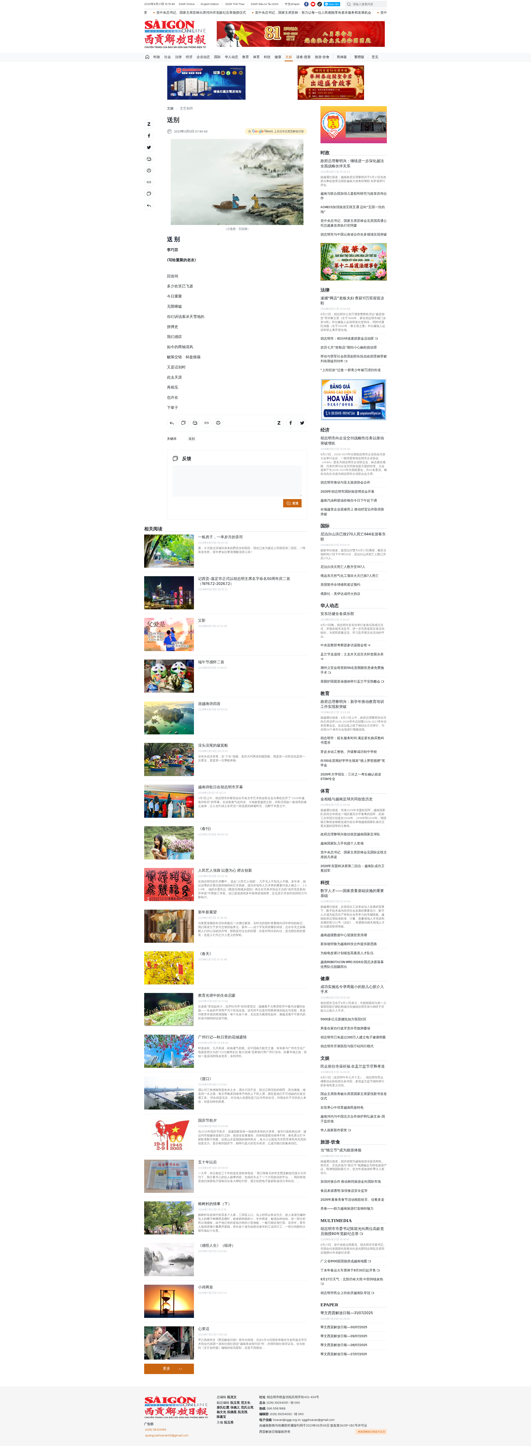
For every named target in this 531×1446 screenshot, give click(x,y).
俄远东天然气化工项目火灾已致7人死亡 (349, 576)
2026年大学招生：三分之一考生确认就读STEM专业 (350, 776)
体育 (256, 57)
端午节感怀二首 (211, 662)
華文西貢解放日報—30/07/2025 (343, 1327)
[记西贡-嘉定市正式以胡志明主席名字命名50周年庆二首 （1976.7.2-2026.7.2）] (169, 592)
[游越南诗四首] (169, 717)
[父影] (169, 634)
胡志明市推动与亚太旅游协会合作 (345, 482)
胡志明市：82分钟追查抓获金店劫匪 (347, 338)
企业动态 (203, 57)
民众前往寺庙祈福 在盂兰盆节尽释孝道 (353, 1066)
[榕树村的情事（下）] (169, 1218)
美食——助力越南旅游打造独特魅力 (347, 1208)
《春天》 (205, 953)
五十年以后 (207, 1162)
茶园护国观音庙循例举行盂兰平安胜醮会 (350, 681)
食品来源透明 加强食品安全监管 (344, 1191)
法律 (178, 57)
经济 (189, 57)
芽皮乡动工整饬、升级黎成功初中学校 (348, 752)
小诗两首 (205, 1287)
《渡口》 (205, 1079)
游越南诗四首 (209, 703)
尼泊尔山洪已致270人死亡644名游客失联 (353, 536)
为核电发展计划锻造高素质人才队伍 (347, 953)
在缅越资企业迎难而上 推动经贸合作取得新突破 (352, 511)
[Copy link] (149, 182)
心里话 (203, 1329)
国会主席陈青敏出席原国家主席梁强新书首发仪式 (353, 1096)
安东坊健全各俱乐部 (337, 613)
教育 (245, 57)
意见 (375, 57)
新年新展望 (207, 912)
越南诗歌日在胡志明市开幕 (220, 787)
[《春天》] (169, 967)
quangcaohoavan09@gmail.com (167, 1435)
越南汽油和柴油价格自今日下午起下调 (348, 500)
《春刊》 (205, 828)
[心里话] (169, 1343)
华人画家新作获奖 (334, 1130)
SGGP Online (187, 4)
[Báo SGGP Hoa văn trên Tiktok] (319, 4)
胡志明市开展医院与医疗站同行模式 (347, 1046)
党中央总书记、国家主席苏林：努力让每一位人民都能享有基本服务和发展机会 (233, 13)
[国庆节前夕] (169, 1134)
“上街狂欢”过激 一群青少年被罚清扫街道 (350, 370)
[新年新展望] (169, 926)
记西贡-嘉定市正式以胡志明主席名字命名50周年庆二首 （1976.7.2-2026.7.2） (244, 581)
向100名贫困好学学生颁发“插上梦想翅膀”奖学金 (352, 763)
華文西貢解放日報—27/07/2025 (343, 1354)
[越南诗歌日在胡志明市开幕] (169, 801)
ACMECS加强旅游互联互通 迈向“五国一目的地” (352, 209)
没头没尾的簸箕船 (213, 745)
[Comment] (149, 194)
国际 (217, 57)
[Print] (149, 170)
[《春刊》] (169, 842)
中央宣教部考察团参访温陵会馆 (344, 645)
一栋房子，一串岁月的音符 (220, 537)
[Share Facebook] (149, 136)
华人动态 (231, 57)
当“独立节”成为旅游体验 (341, 1150)
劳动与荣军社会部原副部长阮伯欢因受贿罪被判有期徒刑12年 (353, 358)
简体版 (342, 57)
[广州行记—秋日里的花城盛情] (169, 1051)
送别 (192, 439)
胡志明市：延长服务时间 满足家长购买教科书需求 (352, 740)
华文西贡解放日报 (175, 34)
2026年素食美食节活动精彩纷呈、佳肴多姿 (352, 1200)
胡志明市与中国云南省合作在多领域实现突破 (353, 234)
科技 (267, 57)
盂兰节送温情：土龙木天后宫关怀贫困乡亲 (352, 654)
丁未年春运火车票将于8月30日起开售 (348, 1270)
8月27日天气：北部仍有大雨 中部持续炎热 (351, 1279)
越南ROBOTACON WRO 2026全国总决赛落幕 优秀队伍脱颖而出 (352, 964)
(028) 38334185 (155, 1429)
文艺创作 (186, 108)
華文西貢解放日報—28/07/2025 (343, 1345)
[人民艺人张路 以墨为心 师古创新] (169, 884)
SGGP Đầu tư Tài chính (265, 4)
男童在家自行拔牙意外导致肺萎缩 (345, 1028)
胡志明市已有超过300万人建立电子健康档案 (353, 1037)
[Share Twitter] (149, 147)
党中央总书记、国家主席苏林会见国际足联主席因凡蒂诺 (353, 854)
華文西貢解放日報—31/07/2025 (346, 1313)
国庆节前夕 (207, 1120)
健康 (278, 57)
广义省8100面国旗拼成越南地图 (344, 1261)
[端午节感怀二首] (169, 676)
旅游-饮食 (322, 57)
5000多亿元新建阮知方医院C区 (343, 1019)
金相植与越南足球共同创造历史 (346, 799)
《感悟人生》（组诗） (216, 1245)
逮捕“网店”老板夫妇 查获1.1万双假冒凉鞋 (352, 300)
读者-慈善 (303, 57)
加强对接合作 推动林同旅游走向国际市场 (350, 1182)
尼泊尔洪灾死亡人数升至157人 (342, 567)
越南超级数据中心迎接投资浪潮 (343, 935)
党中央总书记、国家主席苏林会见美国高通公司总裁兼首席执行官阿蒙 (353, 223)
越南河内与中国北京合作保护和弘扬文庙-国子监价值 (352, 1118)
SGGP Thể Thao (235, 4)
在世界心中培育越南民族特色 (342, 1107)
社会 (167, 57)
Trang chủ (147, 57)
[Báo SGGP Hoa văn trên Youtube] (313, 4)
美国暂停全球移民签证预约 (340, 585)
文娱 (288, 57)
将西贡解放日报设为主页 (371, 1431)
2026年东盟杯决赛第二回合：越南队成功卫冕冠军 (352, 868)
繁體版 (359, 57)
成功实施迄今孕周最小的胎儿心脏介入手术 (352, 989)
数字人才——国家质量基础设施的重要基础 (352, 893)
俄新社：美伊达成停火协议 (340, 594)
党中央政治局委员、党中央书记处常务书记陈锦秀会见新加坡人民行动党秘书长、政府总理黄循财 (371, 13)
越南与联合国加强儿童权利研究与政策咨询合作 (353, 196)
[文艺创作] (149, 205)
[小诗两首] (169, 1301)
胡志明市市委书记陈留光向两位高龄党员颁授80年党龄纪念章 (352, 1231)
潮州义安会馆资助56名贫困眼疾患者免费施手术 (352, 670)
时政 (156, 57)
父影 (202, 620)
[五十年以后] (169, 1176)
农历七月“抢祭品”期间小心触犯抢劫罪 (348, 347)
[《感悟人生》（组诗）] (169, 1259)
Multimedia (336, 1220)
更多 (166, 1369)
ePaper (329, 1304)
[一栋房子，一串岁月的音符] (169, 551)
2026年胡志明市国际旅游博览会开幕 (347, 491)
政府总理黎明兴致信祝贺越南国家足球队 (350, 834)
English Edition (210, 4)
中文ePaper (292, 4)
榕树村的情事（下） (215, 1204)
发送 (295, 503)
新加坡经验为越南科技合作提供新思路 (348, 944)
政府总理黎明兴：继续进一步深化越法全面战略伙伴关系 (352, 163)
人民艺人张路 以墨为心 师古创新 (225, 870)
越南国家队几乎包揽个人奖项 (342, 843)
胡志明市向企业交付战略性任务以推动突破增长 (352, 440)
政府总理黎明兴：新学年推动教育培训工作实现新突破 (352, 704)
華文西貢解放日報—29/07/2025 (343, 1336)
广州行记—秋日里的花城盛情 (222, 1037)
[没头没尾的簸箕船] (169, 759)
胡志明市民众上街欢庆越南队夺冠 (345, 1293)
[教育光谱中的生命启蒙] (169, 1009)
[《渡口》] (169, 1092)
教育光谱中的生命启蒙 (216, 995)
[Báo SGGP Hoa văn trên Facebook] (306, 4)
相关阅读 (153, 529)
